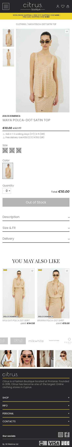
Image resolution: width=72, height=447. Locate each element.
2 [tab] (43, 110)
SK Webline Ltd (11, 444)
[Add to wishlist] (67, 31)
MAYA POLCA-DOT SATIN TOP (42, 24)
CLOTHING (21, 24)
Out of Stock (36, 202)
